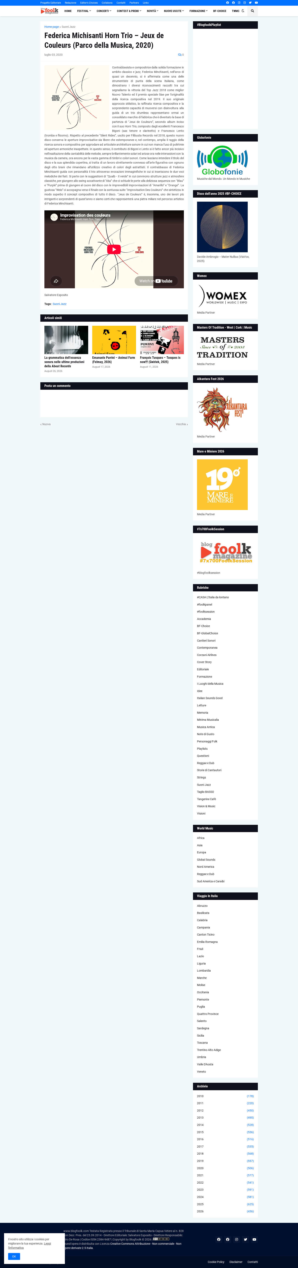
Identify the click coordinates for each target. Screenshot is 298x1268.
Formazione (204, 676)
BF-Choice (203, 626)
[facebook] (227, 3)
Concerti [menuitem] (103, 11)
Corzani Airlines (207, 655)
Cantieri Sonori (206, 640)
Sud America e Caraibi (210, 881)
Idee (199, 691)
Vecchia (181, 424)
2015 (225, 1132)
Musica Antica (206, 727)
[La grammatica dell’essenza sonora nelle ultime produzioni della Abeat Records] (66, 340)
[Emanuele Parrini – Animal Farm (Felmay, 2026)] (114, 340)
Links (146, 2)
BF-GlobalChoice (207, 633)
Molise (201, 985)
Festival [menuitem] (83, 11)
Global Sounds (206, 859)
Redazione (70, 2)
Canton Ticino (205, 934)
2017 (225, 1146)
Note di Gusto (205, 734)
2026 (225, 1211)
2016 (225, 1139)
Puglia (201, 1006)
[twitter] (250, 3)
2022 (225, 1182)
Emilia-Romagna (207, 941)
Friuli (200, 949)
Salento (202, 1021)
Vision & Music (206, 806)
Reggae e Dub (205, 763)
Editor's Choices (89, 2)
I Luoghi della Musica (210, 683)
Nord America (205, 866)
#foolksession (206, 611)
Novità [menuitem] (151, 11)
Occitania (203, 992)
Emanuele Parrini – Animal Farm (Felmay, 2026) (113, 360)
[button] (242, 11)
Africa (201, 838)
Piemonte (203, 999)
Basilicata (203, 913)
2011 (225, 1103)
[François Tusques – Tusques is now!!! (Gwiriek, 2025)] (162, 340)
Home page (51, 26)
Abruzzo (202, 905)
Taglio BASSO (205, 791)
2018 (225, 1153)
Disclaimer (235, 1262)
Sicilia (200, 1035)
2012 (225, 1110)
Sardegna (203, 1028)
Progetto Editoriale (50, 2)
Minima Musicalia (208, 719)
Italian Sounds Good (210, 698)
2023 (225, 1189)
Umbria (201, 1057)
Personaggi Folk (207, 741)
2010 (225, 1096)
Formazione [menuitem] (197, 11)
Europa (201, 852)
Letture (201, 705)
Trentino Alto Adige (209, 1050)
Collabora (107, 2)
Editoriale (203, 669)
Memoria (202, 712)
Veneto (201, 1071)
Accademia (204, 619)
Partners (134, 2)
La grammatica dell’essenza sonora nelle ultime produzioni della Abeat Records (64, 362)
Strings (201, 777)
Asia (200, 845)
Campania (203, 927)
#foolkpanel (204, 604)
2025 (225, 1204)
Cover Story (204, 662)
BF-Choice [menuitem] (219, 11)
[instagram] (239, 3)
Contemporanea (207, 647)
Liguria (201, 963)
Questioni (203, 755)
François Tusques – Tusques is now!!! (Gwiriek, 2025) (160, 360)
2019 (225, 1161)
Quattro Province (208, 1014)
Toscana (202, 1042)
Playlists (202, 748)
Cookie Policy (216, 1262)
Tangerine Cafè (206, 799)
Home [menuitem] (68, 11)
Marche (202, 977)
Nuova (46, 424)
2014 (225, 1124)
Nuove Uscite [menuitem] (172, 11)
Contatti (121, 2)
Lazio (200, 956)
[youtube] (256, 3)
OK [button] (14, 1256)
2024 (225, 1197)
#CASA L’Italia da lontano (213, 597)
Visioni (201, 813)
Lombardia (204, 970)
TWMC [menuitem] (235, 11)
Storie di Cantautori (209, 770)
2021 (225, 1175)
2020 (225, 1168)
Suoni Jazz (68, 26)
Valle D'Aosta (205, 1064)
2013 (225, 1117)
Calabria (202, 920)
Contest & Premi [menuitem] (128, 11)
